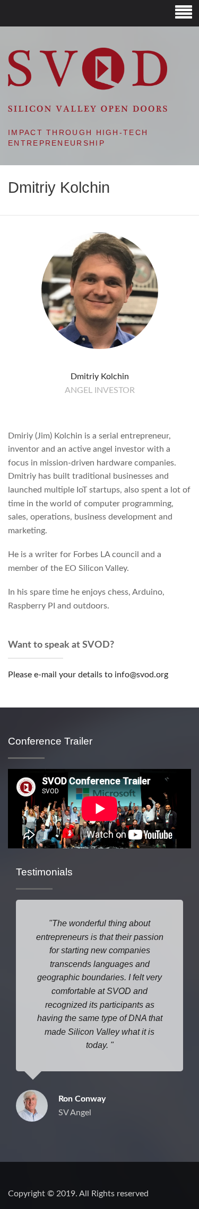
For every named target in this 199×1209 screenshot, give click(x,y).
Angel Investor (100, 390)
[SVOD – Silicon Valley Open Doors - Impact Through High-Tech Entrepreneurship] (87, 79)
